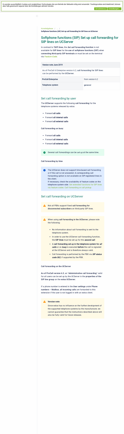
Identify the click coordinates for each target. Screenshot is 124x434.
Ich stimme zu (100, 9)
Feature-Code (50, 56)
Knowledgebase (47, 28)
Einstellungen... (114, 9)
